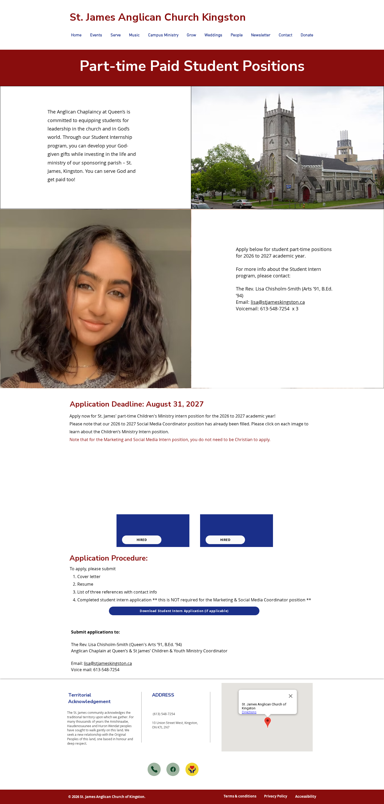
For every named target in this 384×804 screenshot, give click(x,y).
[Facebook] (172, 769)
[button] (115, 35)
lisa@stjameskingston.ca (278, 302)
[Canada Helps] (192, 769)
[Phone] (154, 769)
